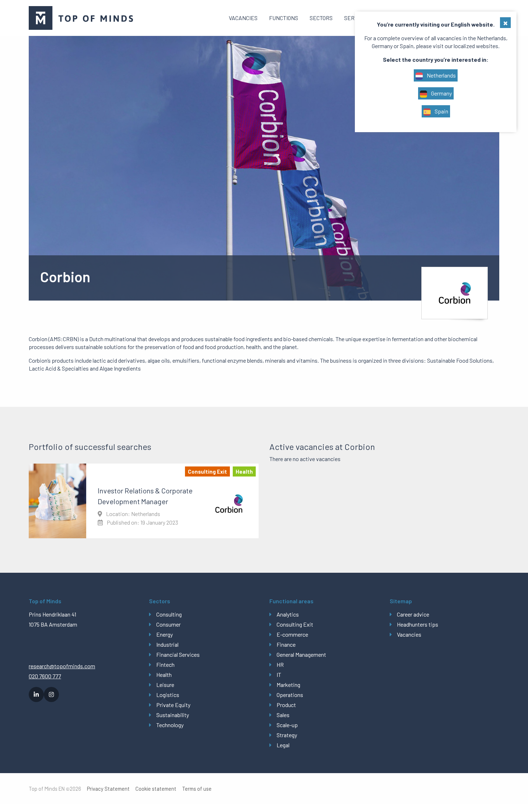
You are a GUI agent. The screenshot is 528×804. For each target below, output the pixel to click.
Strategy (287, 734)
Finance (286, 644)
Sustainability (172, 714)
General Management (301, 654)
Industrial (167, 644)
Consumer (168, 624)
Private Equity (173, 704)
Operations (290, 694)
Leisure (165, 684)
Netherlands (441, 75)
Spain (441, 111)
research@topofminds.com (62, 666)
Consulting (169, 614)
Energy (164, 634)
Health (164, 674)
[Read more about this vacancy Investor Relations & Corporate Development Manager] (144, 501)
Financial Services (178, 654)
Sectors (321, 17)
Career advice (413, 614)
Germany (441, 93)
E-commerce (292, 634)
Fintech (165, 664)
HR (280, 664)
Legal (283, 745)
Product (286, 704)
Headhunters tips (417, 624)
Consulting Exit (295, 624)
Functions (283, 17)
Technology (170, 724)
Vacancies (243, 17)
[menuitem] (243, 18)
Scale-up (287, 724)
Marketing (288, 684)
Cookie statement (155, 788)
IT (279, 674)
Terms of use (197, 788)
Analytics (288, 614)
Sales (283, 714)
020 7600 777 (45, 676)
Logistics (167, 694)
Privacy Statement (108, 788)
